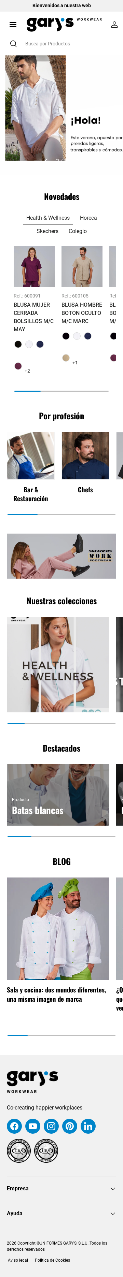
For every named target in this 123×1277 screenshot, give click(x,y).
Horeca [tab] (88, 218)
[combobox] (61, 43)
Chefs (85, 489)
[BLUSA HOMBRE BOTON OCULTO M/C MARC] (82, 266)
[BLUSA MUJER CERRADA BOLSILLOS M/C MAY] (34, 266)
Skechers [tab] (47, 231)
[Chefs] (85, 455)
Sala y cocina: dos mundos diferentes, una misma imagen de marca (56, 994)
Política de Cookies (52, 1260)
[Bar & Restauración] (30, 455)
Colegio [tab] (78, 231)
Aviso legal (17, 1260)
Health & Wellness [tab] (48, 218)
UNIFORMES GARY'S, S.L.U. (64, 1243)
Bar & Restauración (30, 494)
